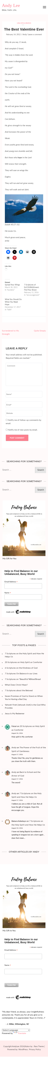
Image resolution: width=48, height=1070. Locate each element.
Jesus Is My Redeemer (14, 714)
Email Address (11, 582)
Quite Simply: (40, 331)
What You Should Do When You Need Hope (13, 302)
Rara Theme (39, 1046)
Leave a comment (35, 35)
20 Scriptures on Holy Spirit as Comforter (23, 662)
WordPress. (23, 1050)
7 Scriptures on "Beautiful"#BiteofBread (23, 679)
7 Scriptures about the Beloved (19, 690)
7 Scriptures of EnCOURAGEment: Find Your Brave (31, 287)
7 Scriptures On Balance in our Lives (21, 674)
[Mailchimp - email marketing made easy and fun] (18, 610)
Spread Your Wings (12, 285)
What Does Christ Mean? (16, 685)
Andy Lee (11, 5)
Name (7, 593)
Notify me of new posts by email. (23, 430)
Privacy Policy (35, 1050)
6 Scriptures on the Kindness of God (21, 668)
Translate (22, 1033)
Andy (25, 35)
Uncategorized (24, 23)
